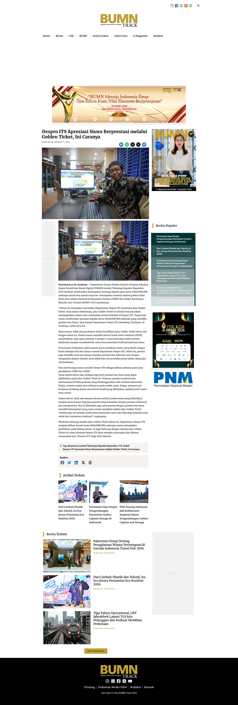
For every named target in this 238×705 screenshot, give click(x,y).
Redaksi (158, 35)
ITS (120, 445)
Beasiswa (73, 445)
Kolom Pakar (101, 35)
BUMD (83, 35)
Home (46, 35)
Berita (59, 35)
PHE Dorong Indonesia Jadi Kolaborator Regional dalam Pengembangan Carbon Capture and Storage (134, 514)
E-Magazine (140, 35)
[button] (198, 6)
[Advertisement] (103, 59)
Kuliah (126, 445)
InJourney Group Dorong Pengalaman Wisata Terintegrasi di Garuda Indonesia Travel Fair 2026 (119, 544)
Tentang (89, 687)
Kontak (149, 687)
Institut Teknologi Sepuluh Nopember (98, 445)
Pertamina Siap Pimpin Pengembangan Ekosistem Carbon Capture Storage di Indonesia (103, 514)
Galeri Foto (121, 35)
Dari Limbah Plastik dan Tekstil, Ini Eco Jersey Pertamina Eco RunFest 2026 (119, 580)
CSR (71, 35)
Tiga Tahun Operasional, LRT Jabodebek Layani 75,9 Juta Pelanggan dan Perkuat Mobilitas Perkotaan (117, 618)
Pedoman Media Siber (112, 687)
